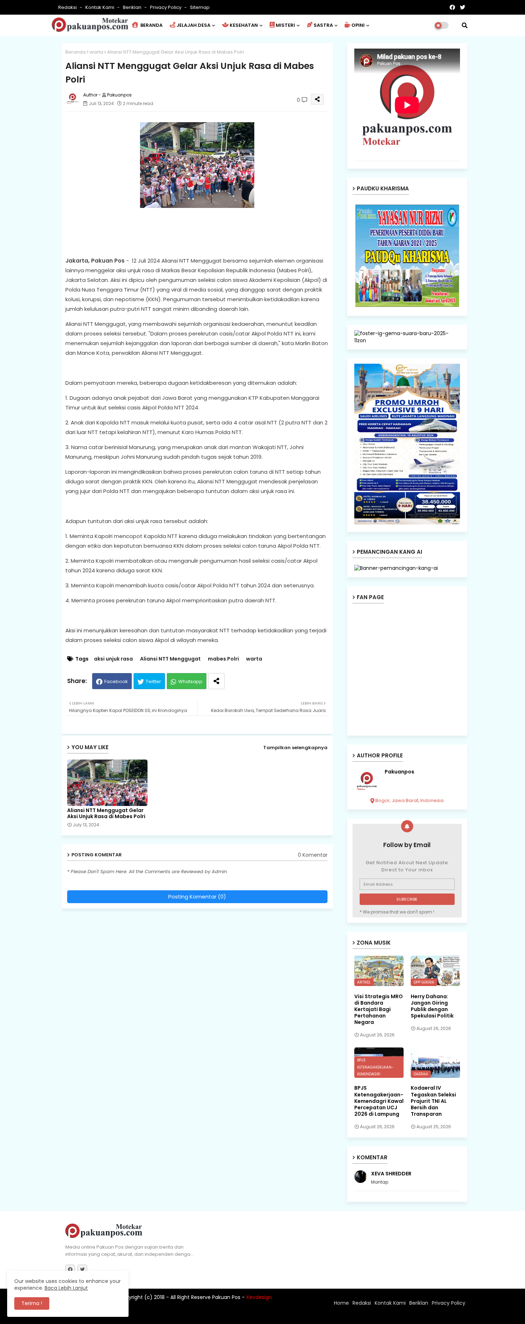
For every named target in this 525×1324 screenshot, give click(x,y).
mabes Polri (223, 659)
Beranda (75, 52)
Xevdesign (259, 1297)
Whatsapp (190, 681)
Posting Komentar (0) (197, 896)
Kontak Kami (100, 7)
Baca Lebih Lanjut (66, 1287)
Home (341, 1302)
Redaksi (68, 7)
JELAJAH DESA (193, 25)
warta (96, 52)
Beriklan (132, 7)
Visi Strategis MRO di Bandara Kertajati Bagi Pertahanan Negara (378, 1009)
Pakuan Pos (190, 1315)
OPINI (358, 25)
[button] (465, 25)
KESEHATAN (244, 25)
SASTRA (323, 25)
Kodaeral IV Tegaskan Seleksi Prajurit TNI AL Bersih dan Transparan (433, 1101)
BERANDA (150, 25)
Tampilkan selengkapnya (295, 747)
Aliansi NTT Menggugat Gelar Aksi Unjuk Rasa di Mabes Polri (106, 813)
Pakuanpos (399, 771)
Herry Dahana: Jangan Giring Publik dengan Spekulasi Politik (432, 1006)
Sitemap (200, 7)
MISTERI (285, 25)
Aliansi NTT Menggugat (170, 659)
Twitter (153, 681)
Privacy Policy (166, 7)
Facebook (116, 681)
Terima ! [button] (31, 1303)
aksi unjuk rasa (113, 659)
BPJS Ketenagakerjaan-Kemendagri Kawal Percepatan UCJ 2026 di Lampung (379, 1101)
